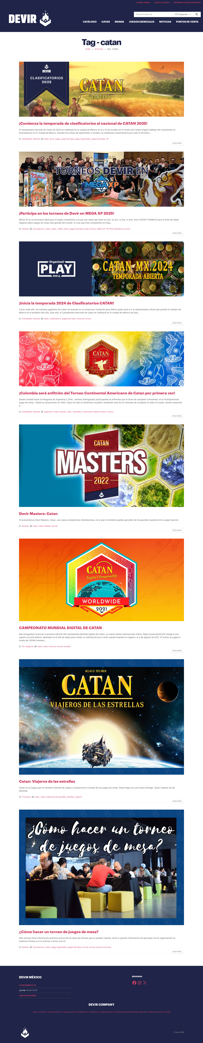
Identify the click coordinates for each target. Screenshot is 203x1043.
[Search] (197, 14)
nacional (80, 319)
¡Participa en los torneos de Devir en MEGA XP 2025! (66, 213)
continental (87, 412)
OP (107, 139)
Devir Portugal (164, 1012)
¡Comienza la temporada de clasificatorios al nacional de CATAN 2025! (83, 123)
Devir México (151, 1012)
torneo (88, 319)
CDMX (60, 229)
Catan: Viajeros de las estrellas (47, 781)
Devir (52, 139)
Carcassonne (38, 229)
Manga (119, 22)
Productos (26, 797)
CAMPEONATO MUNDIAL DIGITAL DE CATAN (60, 628)
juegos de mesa (98, 139)
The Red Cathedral (114, 229)
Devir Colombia (115, 1012)
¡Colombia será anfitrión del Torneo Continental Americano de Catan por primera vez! (97, 393)
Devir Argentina (64, 1012)
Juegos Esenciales (141, 22)
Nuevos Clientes (161, 2)
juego (57, 139)
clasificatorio (55, 319)
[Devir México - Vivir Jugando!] (30, 19)
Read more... (178, 143)
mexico (110, 412)
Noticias (165, 22)
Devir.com (37, 1012)
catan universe (49, 646)
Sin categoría (27, 646)
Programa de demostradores (187, 2)
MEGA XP (101, 229)
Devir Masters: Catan (38, 514)
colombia (77, 412)
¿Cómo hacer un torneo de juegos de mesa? (59, 932)
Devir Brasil (77, 1012)
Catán (53, 229)
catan (46, 139)
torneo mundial (63, 646)
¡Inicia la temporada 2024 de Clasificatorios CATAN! (66, 303)
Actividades (27, 139)
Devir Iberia (128, 1012)
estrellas (70, 797)
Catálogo (90, 22)
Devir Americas (49, 1012)
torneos (126, 229)
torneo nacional (96, 947)
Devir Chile (88, 1012)
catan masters (45, 526)
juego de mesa (67, 139)
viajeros (78, 797)
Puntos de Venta (187, 22)
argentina (48, 412)
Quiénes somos (143, 2)
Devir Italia (139, 1012)
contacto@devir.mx (27, 985)
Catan (106, 22)
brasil (55, 412)
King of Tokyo (90, 229)
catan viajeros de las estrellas (53, 797)
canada (62, 412)
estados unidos (99, 412)
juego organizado (82, 139)
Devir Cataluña (101, 1012)
